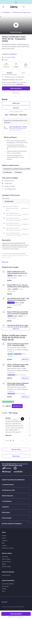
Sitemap (4, 588)
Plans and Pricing (6, 561)
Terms (3, 591)
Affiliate (4, 564)
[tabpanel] (16, 96)
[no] (13, 440)
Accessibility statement (8, 583)
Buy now (16, 108)
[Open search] (23, 7)
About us (4, 535)
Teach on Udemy (6, 559)
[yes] (10, 440)
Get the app (5, 556)
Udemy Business (22, 464)
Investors (4, 545)
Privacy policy (5, 586)
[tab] (9, 73)
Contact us (4, 540)
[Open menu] (3, 7)
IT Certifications (6, 12)
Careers (4, 538)
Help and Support (6, 566)
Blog (3, 543)
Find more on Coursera (8, 548)
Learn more (19, 84)
